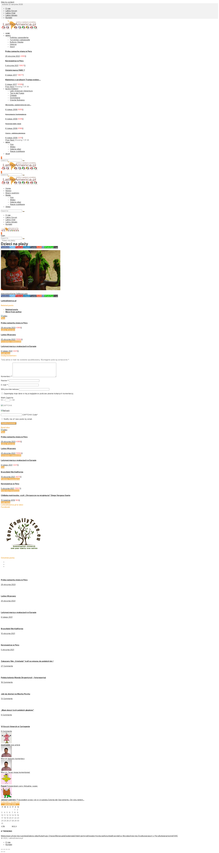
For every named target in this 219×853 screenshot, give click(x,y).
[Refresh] (5, 410)
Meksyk (4, 836)
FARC (175, 836)
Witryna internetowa (9, 389)
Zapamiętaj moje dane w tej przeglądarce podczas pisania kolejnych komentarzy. (39, 393)
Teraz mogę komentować (19, 772)
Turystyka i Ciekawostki (11, 341)
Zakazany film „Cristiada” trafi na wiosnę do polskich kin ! (27, 661)
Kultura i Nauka (16, 42)
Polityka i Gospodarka (10, 479)
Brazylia (115, 836)
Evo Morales (124, 836)
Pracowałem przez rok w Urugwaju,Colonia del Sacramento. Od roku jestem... (50, 800)
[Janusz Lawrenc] (6, 797)
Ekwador (91, 836)
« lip (3, 826)
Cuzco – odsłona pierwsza (15, 133)
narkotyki (169, 836)
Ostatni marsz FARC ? (15, 70)
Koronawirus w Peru (14, 61)
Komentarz (6, 376)
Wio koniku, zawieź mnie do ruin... (18, 105)
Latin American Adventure (21, 91)
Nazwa (5, 380)
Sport (12, 46)
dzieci (3, 293)
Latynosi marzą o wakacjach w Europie (18, 346)
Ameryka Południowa (10, 491)
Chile (76, 836)
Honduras (99, 836)
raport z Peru (153, 836)
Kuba (41, 836)
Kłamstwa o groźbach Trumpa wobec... (23, 80)
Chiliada (13, 95)
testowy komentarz (16, 758)
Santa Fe (14, 293)
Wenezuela (22, 293)
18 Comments (7, 682)
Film (2, 467)
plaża (8, 293)
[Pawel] (6, 784)
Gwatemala (69, 836)
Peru (3, 318)
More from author (13, 312)
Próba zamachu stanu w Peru (18, 51)
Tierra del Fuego (17, 93)
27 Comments (7, 666)
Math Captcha (7, 397)
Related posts (11, 309)
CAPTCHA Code (30, 415)
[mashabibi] (6, 742)
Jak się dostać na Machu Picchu (15, 694)
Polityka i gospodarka (19, 37)
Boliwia (162, 836)
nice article (15, 745)
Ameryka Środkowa (138, 836)
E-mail (4, 385)
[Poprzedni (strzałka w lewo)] (2, 851)
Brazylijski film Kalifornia (12, 472)
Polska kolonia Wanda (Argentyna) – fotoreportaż (23, 677)
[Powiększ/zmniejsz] (9, 849)
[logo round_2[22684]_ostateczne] (24, 555)
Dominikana (15, 98)
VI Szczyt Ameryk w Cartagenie (15, 726)
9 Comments (6, 715)
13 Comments (7, 698)
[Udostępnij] (4, 849)
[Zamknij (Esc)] (2, 849)
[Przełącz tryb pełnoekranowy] (7, 849)
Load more (5, 353)
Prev (7, 86)
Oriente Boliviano (17, 100)
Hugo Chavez (49, 836)
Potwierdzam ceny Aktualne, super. (22, 786)
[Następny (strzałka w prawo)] (4, 851)
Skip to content (7, 2)
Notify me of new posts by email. (18, 419)
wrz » (14, 826)
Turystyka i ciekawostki (20, 40)
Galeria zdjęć (33, 836)
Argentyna (82, 836)
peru (10, 836)
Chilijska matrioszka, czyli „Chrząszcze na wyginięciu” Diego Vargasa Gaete (35, 495)
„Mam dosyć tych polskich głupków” (17, 710)
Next (12, 86)
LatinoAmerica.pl (8, 301)
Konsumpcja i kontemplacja (15, 114)
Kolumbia (108, 836)
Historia (13, 44)
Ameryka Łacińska (20, 836)
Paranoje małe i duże (13, 124)
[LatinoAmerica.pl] (19, 29)
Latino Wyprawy (8, 330)
